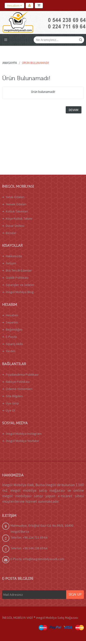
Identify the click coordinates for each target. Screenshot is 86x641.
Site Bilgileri (14, 396)
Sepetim (12, 322)
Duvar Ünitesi (15, 225)
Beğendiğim (14, 329)
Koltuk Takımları (17, 211)
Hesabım (12, 315)
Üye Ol (10, 410)
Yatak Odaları (15, 197)
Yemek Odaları (16, 204)
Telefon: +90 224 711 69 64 (29, 537)
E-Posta (11, 336)
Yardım (10, 351)
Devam (73, 110)
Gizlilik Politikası (17, 277)
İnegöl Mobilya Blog (20, 292)
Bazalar (11, 233)
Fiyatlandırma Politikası (22, 374)
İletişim (11, 263)
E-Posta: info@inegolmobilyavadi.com (37, 559)
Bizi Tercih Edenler (19, 270)
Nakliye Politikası (18, 381)
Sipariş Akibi (14, 344)
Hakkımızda (14, 256)
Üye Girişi (12, 403)
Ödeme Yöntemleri (19, 389)
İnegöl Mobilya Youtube (22, 441)
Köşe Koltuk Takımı (19, 218)
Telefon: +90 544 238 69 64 (29, 548)
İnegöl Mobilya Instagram (24, 433)
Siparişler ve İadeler (20, 285)
